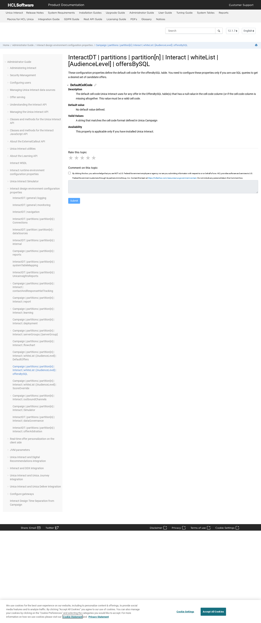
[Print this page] (256, 45)
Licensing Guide (116, 19)
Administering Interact (23, 67)
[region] (130, 611)
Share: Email (28, 527)
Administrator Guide (141, 12)
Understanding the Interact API (28, 104)
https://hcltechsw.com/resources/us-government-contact (172, 178)
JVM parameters (20, 449)
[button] (5, 62)
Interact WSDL (18, 163)
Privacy (176, 527)
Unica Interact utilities (23, 148)
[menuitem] (14, 12)
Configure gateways (22, 493)
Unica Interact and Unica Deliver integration (35, 486)
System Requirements (61, 12)
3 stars (82, 158)
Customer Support (241, 4)
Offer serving (17, 97)
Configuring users (20, 82)
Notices (160, 19)
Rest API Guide (93, 19)
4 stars (88, 158)
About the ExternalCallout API (27, 141)
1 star (71, 158)
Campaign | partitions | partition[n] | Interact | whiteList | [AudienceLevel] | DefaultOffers (34, 355)
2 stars (77, 158)
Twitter (49, 527)
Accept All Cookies (213, 611)
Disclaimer (156, 527)
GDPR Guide (71, 19)
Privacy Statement (98, 616)
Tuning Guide (184, 12)
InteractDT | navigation (26, 211)
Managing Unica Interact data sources (32, 89)
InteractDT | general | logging (29, 197)
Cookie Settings (224, 527)
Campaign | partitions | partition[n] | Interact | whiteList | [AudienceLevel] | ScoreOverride (34, 384)
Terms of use (198, 527)
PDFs (133, 19)
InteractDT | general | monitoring (31, 205)
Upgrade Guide (115, 12)
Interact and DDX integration (27, 468)
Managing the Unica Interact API (29, 111)
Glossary (146, 19)
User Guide (165, 12)
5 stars (94, 158)
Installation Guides (90, 12)
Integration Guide (49, 19)
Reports (223, 12)
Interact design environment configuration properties (64, 45)
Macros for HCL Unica (20, 19)
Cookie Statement (72, 616)
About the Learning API (23, 155)
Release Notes (35, 12)
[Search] (219, 31)
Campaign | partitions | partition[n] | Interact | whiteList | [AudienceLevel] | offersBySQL (142, 45)
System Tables (205, 12)
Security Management (23, 75)
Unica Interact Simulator (24, 181)
